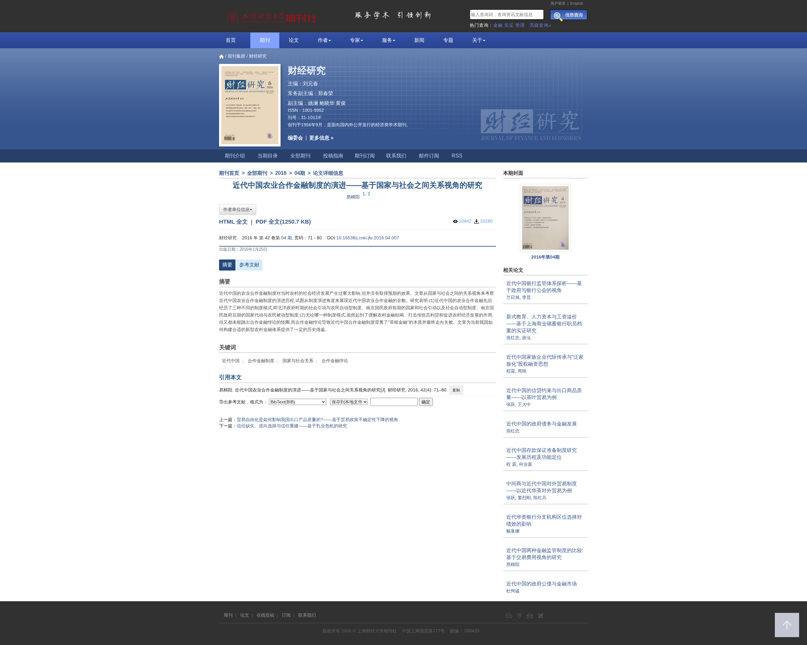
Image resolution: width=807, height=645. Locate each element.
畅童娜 (513, 531)
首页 (231, 40)
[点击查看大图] (545, 218)
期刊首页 (229, 173)
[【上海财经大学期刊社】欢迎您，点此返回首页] (272, 15)
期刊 (265, 40)
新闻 (419, 40)
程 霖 (511, 464)
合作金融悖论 (335, 360)
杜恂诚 (513, 590)
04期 (299, 173)
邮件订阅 (429, 155)
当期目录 (268, 155)
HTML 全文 (233, 222)
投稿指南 (333, 155)
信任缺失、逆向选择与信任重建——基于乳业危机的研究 (292, 425)
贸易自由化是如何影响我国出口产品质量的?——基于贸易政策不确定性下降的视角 (317, 419)
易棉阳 (353, 196)
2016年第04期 (545, 257)
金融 (498, 25)
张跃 (510, 404)
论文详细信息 (328, 173)
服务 (387, 40)
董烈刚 (524, 497)
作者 (323, 40)
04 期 (286, 237)
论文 (294, 40)
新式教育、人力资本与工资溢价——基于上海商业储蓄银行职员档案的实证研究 (544, 323)
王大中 (524, 404)
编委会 (295, 137)
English (576, 3)
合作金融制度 (261, 360)
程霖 (510, 371)
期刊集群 (236, 56)
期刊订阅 (365, 155)
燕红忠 (513, 337)
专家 (355, 40)
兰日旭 (513, 297)
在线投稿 (265, 615)
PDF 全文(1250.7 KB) (283, 222)
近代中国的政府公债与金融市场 (541, 583)
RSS (457, 155)
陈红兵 (540, 497)
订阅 (286, 615)
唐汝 (526, 337)
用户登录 (558, 3)
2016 (281, 173)
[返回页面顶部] (787, 625)
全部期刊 (300, 155)
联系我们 (396, 155)
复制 (456, 390)
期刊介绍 (235, 155)
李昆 (526, 297)
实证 (509, 25)
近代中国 (231, 360)
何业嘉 (525, 464)
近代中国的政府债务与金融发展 (541, 423)
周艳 (522, 371)
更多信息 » (321, 137)
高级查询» (540, 25)
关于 (477, 40)
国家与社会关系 (297, 360)
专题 (448, 40)
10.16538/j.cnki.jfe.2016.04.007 (367, 237)
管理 (520, 25)
